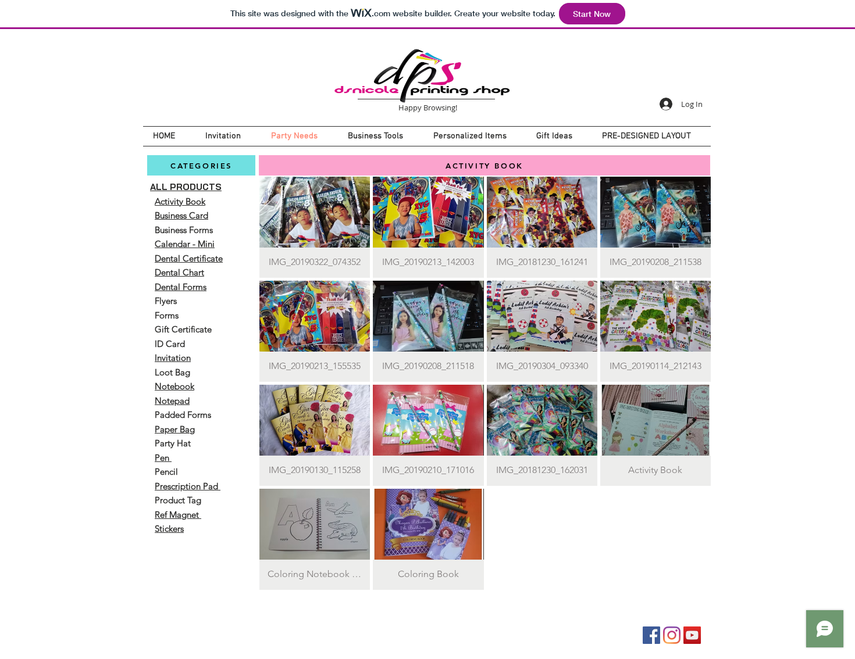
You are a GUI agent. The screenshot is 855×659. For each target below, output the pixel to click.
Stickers (169, 528)
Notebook (174, 386)
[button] (314, 227)
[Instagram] (672, 635)
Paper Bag (175, 429)
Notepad (172, 400)
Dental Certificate (189, 258)
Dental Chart (179, 272)
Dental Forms (180, 286)
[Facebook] (651, 635)
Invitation (173, 357)
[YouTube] (692, 635)
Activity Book (180, 201)
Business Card (181, 215)
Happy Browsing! (427, 107)
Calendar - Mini (185, 243)
